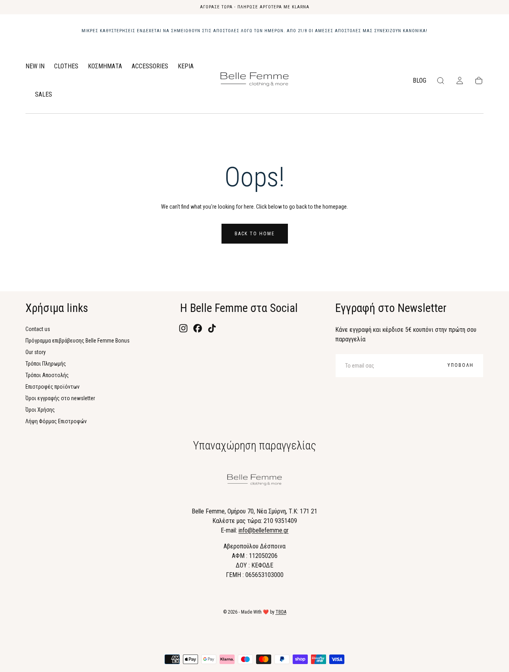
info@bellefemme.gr (264, 530)
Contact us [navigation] (37, 329)
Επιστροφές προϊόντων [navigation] (52, 386)
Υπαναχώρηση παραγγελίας (254, 445)
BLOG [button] (419, 80)
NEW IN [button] (35, 66)
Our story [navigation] (35, 352)
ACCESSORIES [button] (150, 66)
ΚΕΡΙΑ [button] (186, 66)
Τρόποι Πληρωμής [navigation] (45, 363)
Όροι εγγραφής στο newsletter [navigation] (60, 398)
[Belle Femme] (254, 481)
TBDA (281, 612)
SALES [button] (43, 94)
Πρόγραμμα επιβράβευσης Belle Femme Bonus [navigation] (77, 340)
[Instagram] (183, 328)
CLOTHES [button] (66, 66)
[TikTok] (212, 328)
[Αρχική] (254, 80)
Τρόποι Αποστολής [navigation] (47, 375)
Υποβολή (460, 365)
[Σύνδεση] (459, 80)
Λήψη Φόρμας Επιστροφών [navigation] (56, 421)
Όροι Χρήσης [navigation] (40, 410)
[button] (440, 80)
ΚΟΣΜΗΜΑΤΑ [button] (105, 66)
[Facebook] (197, 328)
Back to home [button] (255, 233)
